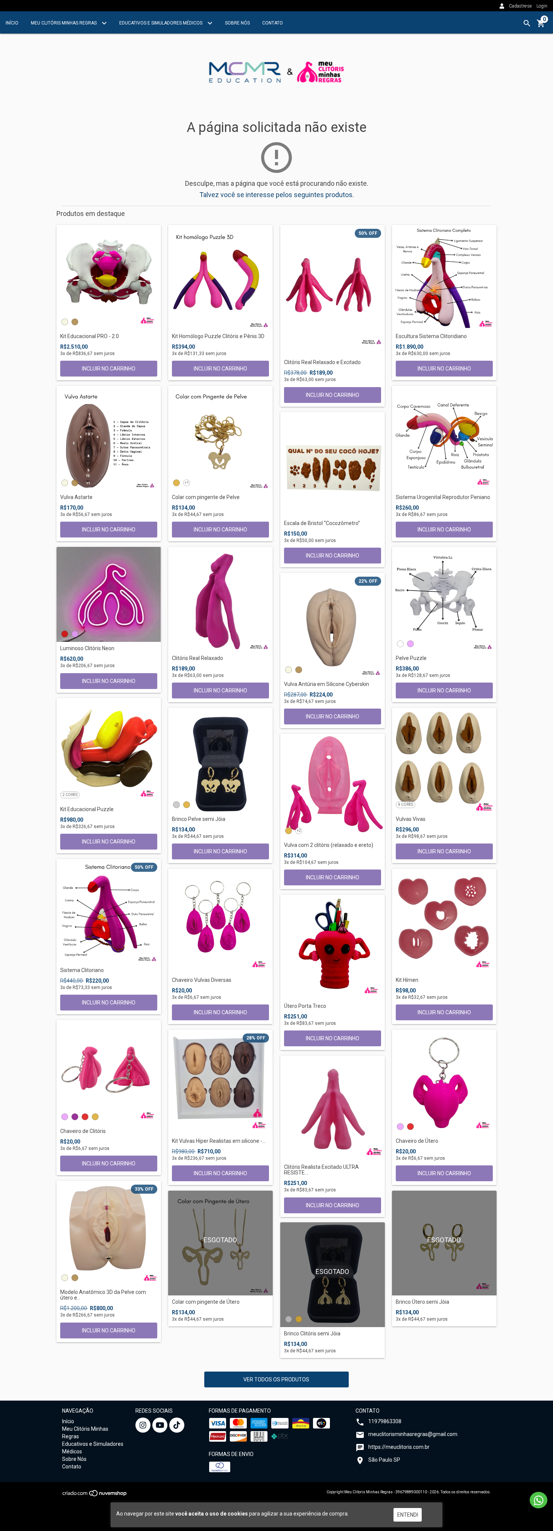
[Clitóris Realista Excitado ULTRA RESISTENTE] (332, 1108)
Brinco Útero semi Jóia (422, 1302)
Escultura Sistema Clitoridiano (431, 336)
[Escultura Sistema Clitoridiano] (444, 277)
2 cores (69, 795)
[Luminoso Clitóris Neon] (108, 594)
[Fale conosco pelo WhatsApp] (538, 1500)
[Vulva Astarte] (108, 438)
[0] (541, 26)
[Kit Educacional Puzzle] (108, 750)
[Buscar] (527, 23)
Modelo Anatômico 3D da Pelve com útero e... (103, 1295)
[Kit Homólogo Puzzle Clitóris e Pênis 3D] (220, 277)
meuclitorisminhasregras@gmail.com (412, 1434)
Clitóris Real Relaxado (197, 658)
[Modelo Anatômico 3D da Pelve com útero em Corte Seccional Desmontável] (108, 1233)
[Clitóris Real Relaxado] (220, 599)
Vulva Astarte (76, 497)
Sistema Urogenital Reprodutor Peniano (443, 497)
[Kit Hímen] (444, 921)
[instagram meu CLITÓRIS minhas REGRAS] (142, 1425)
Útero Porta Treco (305, 1006)
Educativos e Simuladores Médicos (161, 23)
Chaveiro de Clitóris (83, 1131)
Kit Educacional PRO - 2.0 (89, 336)
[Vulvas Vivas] (444, 760)
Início (12, 23)
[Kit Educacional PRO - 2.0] (108, 277)
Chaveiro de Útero (417, 1141)
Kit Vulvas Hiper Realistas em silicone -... (219, 1141)
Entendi (407, 1515)
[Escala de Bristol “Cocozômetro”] (332, 464)
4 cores (405, 804)
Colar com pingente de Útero (206, 1302)
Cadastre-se (520, 6)
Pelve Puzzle (411, 658)
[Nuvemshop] (95, 1495)
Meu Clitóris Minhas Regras (64, 23)
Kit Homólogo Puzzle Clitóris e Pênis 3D (218, 336)
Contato (272, 23)
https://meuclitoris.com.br (399, 1447)
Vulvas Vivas (410, 819)
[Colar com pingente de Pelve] (220, 438)
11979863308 (384, 1421)
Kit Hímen (407, 980)
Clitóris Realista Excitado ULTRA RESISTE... (321, 1170)
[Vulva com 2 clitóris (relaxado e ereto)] (332, 786)
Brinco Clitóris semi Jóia (312, 1334)
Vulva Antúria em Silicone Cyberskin (326, 684)
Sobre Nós (237, 23)
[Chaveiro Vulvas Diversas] (220, 921)
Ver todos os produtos (276, 1379)
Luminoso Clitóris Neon (87, 648)
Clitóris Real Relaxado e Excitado (322, 362)
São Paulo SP (384, 1460)
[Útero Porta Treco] (332, 947)
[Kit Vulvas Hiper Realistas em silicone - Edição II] (220, 1082)
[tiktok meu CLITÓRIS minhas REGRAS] (176, 1425)
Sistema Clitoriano (82, 970)
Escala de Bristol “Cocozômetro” (322, 523)
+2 (299, 830)
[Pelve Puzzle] (444, 599)
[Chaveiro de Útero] (444, 1082)
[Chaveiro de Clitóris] (108, 1072)
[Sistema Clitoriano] (108, 911)
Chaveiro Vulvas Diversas (201, 980)
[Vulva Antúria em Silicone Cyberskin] (332, 625)
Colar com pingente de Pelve (206, 497)
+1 (187, 483)
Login (541, 6)
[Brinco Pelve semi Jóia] (220, 760)
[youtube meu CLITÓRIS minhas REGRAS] (159, 1425)
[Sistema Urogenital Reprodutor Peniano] (444, 438)
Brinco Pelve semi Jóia (198, 819)
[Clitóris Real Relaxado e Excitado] (332, 290)
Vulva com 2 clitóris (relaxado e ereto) (328, 845)
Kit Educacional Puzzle (87, 809)
